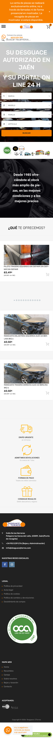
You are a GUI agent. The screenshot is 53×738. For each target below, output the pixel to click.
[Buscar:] (22, 39)
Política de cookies (12, 594)
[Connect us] (5, 564)
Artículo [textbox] (12, 124)
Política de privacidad (13, 586)
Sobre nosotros (10, 679)
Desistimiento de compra (14, 602)
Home (6, 667)
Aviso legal (8, 590)
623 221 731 (16, 37)
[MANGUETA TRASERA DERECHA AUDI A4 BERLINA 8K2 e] (26, 373)
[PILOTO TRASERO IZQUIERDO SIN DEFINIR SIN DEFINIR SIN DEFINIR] (26, 255)
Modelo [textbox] (11, 105)
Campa (7, 675)
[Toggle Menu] (3, 27)
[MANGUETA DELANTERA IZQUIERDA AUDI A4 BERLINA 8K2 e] (26, 324)
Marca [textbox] (11, 96)
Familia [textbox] (11, 115)
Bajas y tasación (11, 682)
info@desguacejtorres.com (18, 548)
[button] (14, 300)
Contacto (8, 686)
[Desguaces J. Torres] (26, 26)
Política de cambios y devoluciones (19, 598)
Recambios (8, 671)
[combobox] (26, 96)
